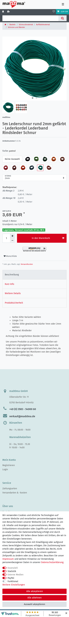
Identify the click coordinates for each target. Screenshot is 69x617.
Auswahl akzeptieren (34, 604)
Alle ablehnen (34, 597)
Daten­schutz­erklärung (52, 562)
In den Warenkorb (41, 238)
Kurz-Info (9, 284)
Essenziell (13, 568)
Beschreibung (12, 274)
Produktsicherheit (14, 302)
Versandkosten (26, 264)
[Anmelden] (3, 11)
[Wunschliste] (54, 11)
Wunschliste (11, 256)
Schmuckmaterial (26, 25)
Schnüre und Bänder (16, 27)
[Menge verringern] (12, 240)
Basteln (12, 25)
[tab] (34, 274)
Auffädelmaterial (43, 25)
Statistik (12, 571)
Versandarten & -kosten (14, 492)
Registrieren (8, 465)
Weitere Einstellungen (13, 584)
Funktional (13, 581)
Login (5, 469)
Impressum (8, 559)
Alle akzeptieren (34, 591)
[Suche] (62, 18)
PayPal (11, 578)
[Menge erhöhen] (12, 236)
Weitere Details (13, 293)
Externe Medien (15, 574)
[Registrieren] (9, 11)
